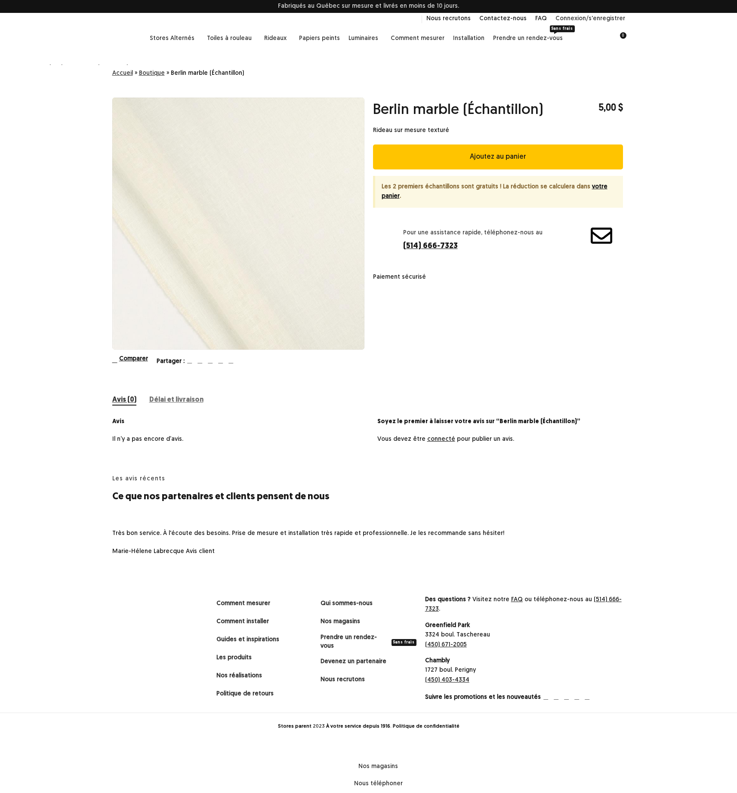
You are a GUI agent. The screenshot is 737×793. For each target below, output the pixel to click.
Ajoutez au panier (498, 157)
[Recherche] (603, 38)
